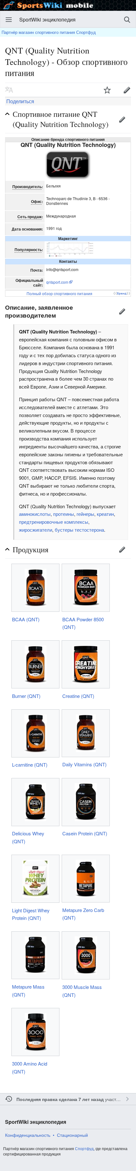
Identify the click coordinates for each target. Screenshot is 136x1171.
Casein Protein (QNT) (84, 833)
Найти (127, 19)
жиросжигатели (35, 529)
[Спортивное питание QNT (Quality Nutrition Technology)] (68, 164)
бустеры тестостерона (79, 529)
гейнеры (85, 513)
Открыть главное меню (9, 19)
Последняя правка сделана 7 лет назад (60, 1099)
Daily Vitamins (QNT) (84, 764)
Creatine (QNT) (78, 696)
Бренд (122, 293)
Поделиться (19, 101)
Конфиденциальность (27, 1135)
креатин (105, 513)
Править (122, 119)
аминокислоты (35, 513)
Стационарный (72, 1135)
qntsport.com (57, 282)
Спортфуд (84, 1148)
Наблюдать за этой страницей (107, 90)
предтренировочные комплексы (53, 521)
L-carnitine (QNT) (29, 764)
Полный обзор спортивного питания (59, 293)
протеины (63, 513)
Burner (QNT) (26, 696)
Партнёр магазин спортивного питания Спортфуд (49, 32)
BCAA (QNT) (26, 619)
